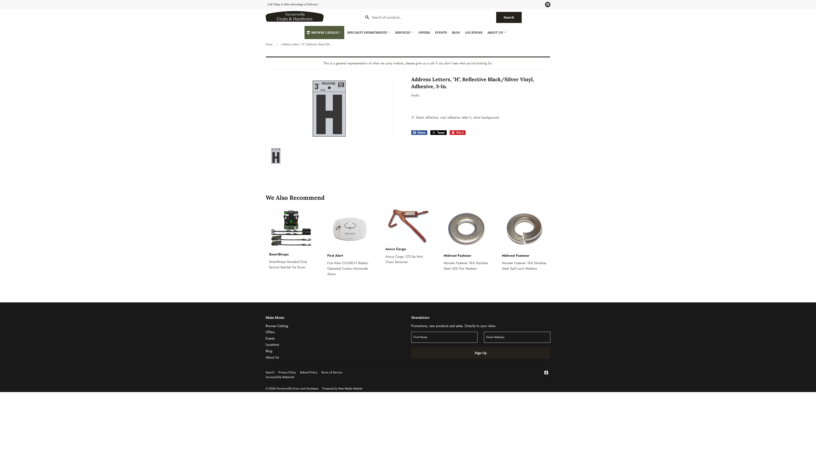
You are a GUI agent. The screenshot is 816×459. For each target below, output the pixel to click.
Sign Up (481, 353)
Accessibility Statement (280, 377)
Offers (424, 32)
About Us (495, 32)
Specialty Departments (367, 32)
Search (513, 17)
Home (269, 44)
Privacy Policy (287, 372)
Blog (456, 32)
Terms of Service (331, 372)
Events (441, 32)
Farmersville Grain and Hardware (297, 388)
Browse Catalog (325, 32)
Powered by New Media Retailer (342, 388)
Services (403, 32)
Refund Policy (308, 372)
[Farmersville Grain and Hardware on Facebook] (546, 373)
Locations (473, 32)
